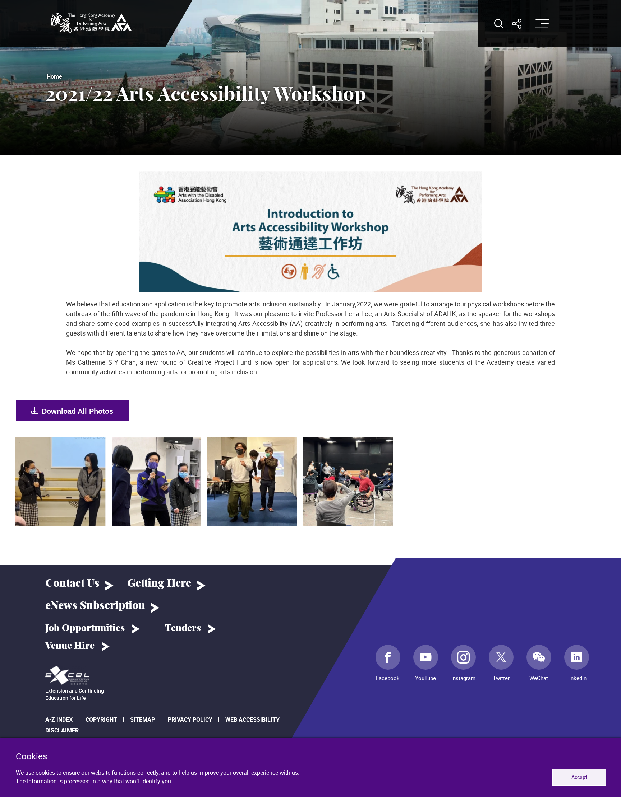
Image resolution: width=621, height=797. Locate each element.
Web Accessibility (252, 719)
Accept (579, 777)
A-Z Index (59, 719)
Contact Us (72, 583)
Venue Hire (70, 646)
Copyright (101, 719)
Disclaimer (62, 730)
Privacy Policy (190, 719)
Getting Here (159, 583)
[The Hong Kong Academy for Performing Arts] (91, 22)
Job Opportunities (85, 628)
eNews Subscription (95, 605)
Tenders (183, 628)
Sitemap (142, 719)
